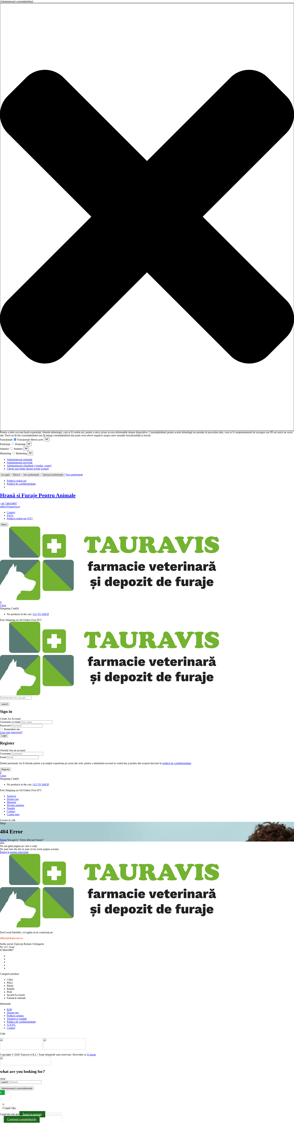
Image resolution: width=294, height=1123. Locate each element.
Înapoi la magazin (32, 1114)
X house (91, 1054)
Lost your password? (11, 732)
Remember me (12, 729)
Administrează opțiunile (19, 459)
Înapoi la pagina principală (14, 852)
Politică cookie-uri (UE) (19, 518)
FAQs (10, 515)
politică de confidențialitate (176, 763)
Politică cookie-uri (16, 480)
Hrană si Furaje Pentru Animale (38, 495)
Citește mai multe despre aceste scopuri (28, 468)
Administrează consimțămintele (16, 1088)
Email (3, 757)
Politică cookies (15, 1015)
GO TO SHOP (41, 614)
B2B (9, 1009)
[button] (147, 217)
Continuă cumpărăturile (21, 1119)
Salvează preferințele (53, 475)
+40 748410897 (8, 503)
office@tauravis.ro (10, 506)
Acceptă (5, 475)
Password (5, 725)
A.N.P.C (11, 1024)
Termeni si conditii (17, 1018)
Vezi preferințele (31, 475)
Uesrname (5, 753)
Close (3, 605)
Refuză (16, 475)
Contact (11, 512)
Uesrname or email (10, 722)
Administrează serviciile (19, 462)
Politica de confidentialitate (21, 1021)
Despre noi (13, 1012)
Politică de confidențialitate (21, 483)
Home (3, 839)
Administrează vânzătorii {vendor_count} (29, 465)
